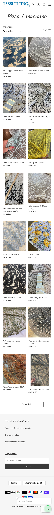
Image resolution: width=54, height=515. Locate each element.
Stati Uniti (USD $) (33, 483)
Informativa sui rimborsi (15, 442)
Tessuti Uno (22, 506)
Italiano (14, 483)
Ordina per (8, 27)
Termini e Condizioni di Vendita (18, 428)
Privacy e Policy (12, 435)
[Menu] (49, 4)
